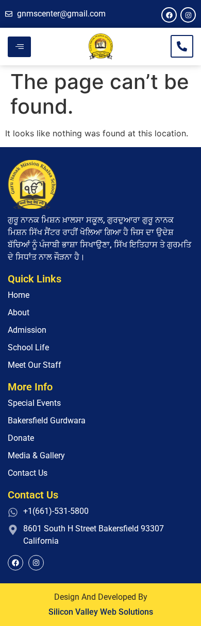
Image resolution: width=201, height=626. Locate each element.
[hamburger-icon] (19, 47)
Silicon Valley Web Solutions (100, 612)
